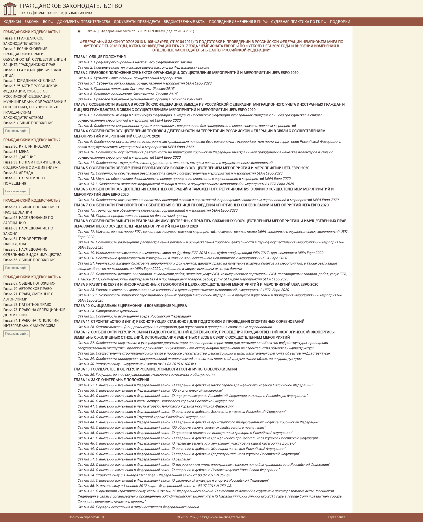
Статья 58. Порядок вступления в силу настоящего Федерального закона (138, 507)
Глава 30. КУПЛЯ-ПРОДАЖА (26, 146)
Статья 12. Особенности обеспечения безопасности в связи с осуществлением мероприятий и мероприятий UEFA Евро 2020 (179, 173)
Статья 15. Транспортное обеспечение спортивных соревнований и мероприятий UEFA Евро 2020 (157, 210)
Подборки (340, 22)
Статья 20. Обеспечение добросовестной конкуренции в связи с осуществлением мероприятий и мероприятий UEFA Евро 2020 (182, 258)
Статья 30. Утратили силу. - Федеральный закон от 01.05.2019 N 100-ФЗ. (137, 364)
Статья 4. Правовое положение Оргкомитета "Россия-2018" (126, 88)
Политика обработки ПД (86, 517)
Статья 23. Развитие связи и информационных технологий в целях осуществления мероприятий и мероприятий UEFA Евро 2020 (183, 290)
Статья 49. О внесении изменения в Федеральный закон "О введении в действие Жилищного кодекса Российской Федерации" (181, 449)
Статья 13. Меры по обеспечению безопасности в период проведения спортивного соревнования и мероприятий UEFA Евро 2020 (183, 179)
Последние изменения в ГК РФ (238, 22)
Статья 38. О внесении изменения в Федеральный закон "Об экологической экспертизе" (150, 390)
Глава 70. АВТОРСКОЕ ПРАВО (27, 289)
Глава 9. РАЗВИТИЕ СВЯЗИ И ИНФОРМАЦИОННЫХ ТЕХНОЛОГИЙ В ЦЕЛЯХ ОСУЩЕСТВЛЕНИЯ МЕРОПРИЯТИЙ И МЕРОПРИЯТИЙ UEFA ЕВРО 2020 (196, 284)
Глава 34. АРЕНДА (18, 173)
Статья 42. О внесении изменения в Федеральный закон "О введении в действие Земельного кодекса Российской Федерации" (181, 411)
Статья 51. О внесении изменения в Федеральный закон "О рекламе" (134, 459)
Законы (32, 22)
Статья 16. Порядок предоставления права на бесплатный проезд (132, 216)
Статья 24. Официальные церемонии (107, 311)
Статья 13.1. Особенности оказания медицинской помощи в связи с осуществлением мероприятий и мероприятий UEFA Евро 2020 (185, 184)
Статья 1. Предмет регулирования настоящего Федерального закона (134, 62)
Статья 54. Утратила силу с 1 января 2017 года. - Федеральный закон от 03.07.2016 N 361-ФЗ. (154, 475)
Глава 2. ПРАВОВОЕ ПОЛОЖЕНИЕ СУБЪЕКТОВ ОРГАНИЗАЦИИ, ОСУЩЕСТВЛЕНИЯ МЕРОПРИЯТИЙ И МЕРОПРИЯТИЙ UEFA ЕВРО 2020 (186, 73)
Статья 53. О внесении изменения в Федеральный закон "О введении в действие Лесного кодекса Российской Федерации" (178, 470)
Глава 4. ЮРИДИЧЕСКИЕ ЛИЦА (29, 81)
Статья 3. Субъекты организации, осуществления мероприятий (129, 78)
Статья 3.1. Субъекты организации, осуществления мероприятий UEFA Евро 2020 (144, 83)
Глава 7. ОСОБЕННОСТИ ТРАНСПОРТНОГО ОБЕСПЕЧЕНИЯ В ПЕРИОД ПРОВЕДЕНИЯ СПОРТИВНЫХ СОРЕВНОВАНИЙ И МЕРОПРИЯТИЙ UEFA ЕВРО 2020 (201, 205)
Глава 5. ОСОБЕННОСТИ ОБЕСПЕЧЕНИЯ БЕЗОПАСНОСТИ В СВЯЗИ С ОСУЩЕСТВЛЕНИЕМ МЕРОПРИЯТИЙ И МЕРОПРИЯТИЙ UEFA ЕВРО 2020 (191, 168)
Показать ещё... (16, 131)
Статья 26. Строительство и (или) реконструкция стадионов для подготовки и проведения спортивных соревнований (174, 327)
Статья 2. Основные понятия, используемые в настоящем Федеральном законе (143, 67)
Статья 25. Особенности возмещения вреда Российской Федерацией (134, 316)
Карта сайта (336, 517)
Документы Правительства (83, 22)
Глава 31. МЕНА (16, 152)
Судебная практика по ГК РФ (299, 22)
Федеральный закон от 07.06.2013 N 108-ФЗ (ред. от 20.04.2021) (147, 31)
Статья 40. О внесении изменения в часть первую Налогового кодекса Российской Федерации (155, 401)
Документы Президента (137, 22)
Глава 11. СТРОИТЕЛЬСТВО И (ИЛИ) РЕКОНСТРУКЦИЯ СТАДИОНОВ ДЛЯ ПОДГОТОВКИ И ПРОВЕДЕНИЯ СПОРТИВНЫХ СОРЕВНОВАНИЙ (189, 321)
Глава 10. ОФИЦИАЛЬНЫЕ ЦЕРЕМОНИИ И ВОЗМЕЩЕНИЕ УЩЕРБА (130, 306)
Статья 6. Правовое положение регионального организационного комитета (139, 99)
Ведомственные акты (185, 22)
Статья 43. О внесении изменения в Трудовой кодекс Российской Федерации (140, 417)
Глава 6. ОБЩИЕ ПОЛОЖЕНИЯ (28, 123)
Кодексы (12, 22)
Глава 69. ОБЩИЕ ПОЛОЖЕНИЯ (29, 283)
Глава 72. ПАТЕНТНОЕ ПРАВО (27, 304)
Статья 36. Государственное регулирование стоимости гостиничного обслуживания (146, 374)
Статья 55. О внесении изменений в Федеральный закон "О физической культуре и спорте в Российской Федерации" (173, 480)
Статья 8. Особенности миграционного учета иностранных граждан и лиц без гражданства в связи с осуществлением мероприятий (186, 126)
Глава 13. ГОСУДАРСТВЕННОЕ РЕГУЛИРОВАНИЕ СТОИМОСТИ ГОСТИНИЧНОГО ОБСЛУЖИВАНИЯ (155, 369)
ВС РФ (48, 22)
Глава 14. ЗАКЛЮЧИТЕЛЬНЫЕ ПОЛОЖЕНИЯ (111, 380)
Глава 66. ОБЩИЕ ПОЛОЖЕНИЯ (29, 260)
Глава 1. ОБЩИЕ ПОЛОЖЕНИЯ (100, 57)
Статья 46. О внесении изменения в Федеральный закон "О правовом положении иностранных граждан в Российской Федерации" (184, 433)
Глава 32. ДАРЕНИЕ (19, 157)
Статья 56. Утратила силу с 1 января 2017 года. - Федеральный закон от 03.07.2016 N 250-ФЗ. (154, 486)
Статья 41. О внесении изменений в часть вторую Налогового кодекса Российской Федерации (155, 406)
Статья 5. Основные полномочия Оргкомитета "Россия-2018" (127, 94)
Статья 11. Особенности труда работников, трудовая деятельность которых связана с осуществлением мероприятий (174, 163)
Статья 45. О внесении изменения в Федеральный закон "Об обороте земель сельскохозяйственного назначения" (171, 427)
